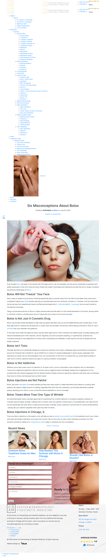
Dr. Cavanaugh (74, 304)
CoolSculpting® (22, 71)
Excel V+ (23, 87)
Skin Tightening (22, 126)
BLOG (12, 197)
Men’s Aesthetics (22, 105)
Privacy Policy (14, 530)
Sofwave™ (23, 99)
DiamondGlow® (25, 123)
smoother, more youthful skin (63, 416)
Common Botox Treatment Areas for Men (22, 452)
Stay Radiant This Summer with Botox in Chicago (51, 453)
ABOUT (12, 16)
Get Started (10, 528)
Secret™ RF (23, 97)
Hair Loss (23, 109)
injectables (22, 384)
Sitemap (12, 535)
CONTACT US (58, 503)
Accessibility (14, 533)
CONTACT (13, 201)
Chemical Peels (25, 125)
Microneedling (24, 121)
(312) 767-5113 (84, 2)
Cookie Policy (14, 532)
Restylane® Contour (26, 53)
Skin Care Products (23, 103)
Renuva (22, 49)
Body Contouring (22, 152)
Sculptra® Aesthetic (26, 59)
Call (4, 556)
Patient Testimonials (23, 26)
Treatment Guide (15, 138)
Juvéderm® (23, 37)
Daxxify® (23, 67)
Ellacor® (23, 130)
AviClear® (23, 81)
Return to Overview (53, 426)
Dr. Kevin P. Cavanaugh (24, 22)
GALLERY (13, 199)
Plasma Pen (23, 95)
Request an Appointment (53, 214)
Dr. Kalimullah (61, 304)
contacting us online (38, 422)
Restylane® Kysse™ (26, 55)
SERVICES (13, 30)
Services (16, 31)
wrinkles (10, 328)
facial (26, 301)
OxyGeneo (23, 119)
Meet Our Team (22, 24)
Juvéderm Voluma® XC (27, 43)
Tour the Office (21, 28)
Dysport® (23, 69)
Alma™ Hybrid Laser (26, 79)
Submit (11, 501)
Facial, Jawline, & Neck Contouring (31, 111)
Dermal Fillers (21, 33)
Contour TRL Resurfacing (28, 85)
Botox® (22, 65)
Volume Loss (21, 144)
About (15, 18)
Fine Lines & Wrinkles (26, 113)
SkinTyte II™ (23, 132)
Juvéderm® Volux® (26, 45)
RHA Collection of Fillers (28, 57)
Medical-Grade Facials (24, 115)
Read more (11, 456)
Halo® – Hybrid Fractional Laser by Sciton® (34, 91)
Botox (55, 210)
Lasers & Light (21, 75)
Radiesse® (23, 47)
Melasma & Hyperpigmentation (26, 148)
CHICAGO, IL (83, 4)
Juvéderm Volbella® (26, 39)
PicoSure (23, 93)
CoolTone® (20, 73)
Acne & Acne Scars (23, 146)
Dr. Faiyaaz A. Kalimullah (24, 20)
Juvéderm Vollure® (26, 41)
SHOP (12, 136)
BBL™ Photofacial (25, 83)
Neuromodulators (22, 61)
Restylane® (23, 51)
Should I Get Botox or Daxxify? (81, 456)
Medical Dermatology (23, 101)
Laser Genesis (24, 89)
